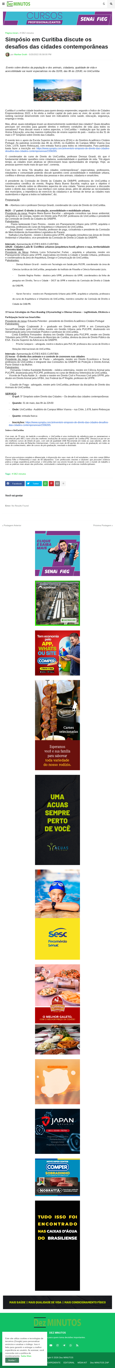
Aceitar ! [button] (12, 1360)
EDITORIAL (69, 1362)
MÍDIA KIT (82, 1362)
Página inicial (11, 33)
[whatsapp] (70, 1345)
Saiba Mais (25, 1356)
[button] (3, 3)
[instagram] (57, 1345)
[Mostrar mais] (63, 483)
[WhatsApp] (45, 483)
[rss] (77, 1345)
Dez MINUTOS (66, 1357)
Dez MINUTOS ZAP (99, 1362)
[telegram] (64, 1345)
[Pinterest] (51, 483)
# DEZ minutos (27, 33)
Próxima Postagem (102, 525)
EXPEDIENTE (53, 1362)
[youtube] (50, 1345)
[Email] (57, 483)
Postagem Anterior (12, 525)
